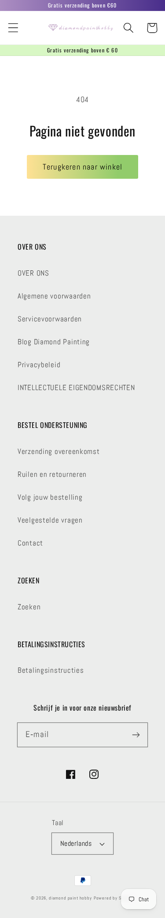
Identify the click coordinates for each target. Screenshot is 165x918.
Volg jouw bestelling (50, 497)
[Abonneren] (135, 734)
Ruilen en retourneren (52, 474)
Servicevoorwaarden (50, 319)
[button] (13, 28)
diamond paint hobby (70, 898)
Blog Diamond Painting (54, 342)
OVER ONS (33, 273)
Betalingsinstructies (51, 670)
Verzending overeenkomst (59, 451)
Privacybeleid (39, 364)
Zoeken (29, 607)
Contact (30, 543)
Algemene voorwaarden (54, 296)
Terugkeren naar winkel (82, 167)
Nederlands (76, 843)
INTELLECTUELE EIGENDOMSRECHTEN (76, 387)
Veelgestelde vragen (50, 520)
